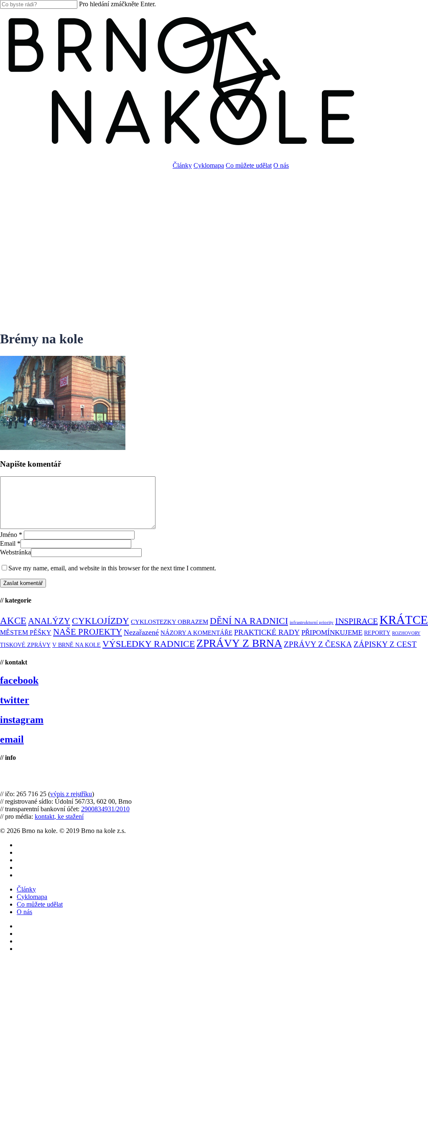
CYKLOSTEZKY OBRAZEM (169, 621)
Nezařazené (141, 632)
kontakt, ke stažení (59, 816)
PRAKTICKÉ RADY (267, 632)
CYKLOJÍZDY (100, 621)
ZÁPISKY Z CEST (385, 644)
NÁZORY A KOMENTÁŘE (196, 632)
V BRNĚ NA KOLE (76, 645)
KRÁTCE (404, 619)
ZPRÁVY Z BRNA (239, 643)
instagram (21, 719)
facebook (19, 680)
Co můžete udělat (40, 904)
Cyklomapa (32, 896)
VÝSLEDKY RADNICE (148, 644)
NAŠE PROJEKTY (87, 632)
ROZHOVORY (406, 633)
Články (26, 889)
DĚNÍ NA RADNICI (249, 621)
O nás (24, 911)
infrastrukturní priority (312, 622)
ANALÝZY (49, 621)
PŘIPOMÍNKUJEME (331, 632)
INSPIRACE (356, 621)
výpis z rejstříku (71, 793)
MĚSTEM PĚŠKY (25, 632)
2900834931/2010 (105, 808)
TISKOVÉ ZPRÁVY (25, 645)
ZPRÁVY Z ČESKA (318, 644)
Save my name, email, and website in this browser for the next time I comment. (112, 568)
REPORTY (377, 632)
